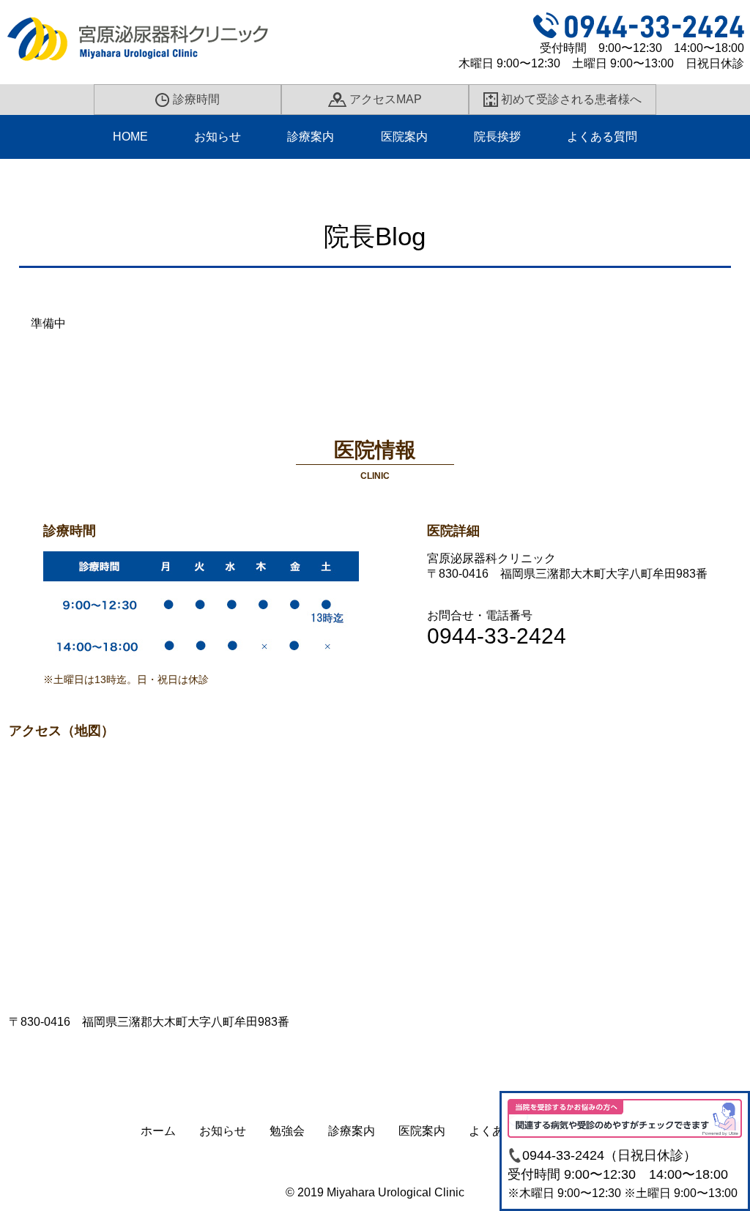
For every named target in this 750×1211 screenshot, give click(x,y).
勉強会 (287, 1131)
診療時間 (196, 99)
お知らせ (217, 136)
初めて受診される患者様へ (571, 99)
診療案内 (310, 136)
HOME (130, 136)
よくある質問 (602, 136)
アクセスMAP (385, 99)
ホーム (158, 1131)
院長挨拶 (497, 136)
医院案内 (404, 136)
